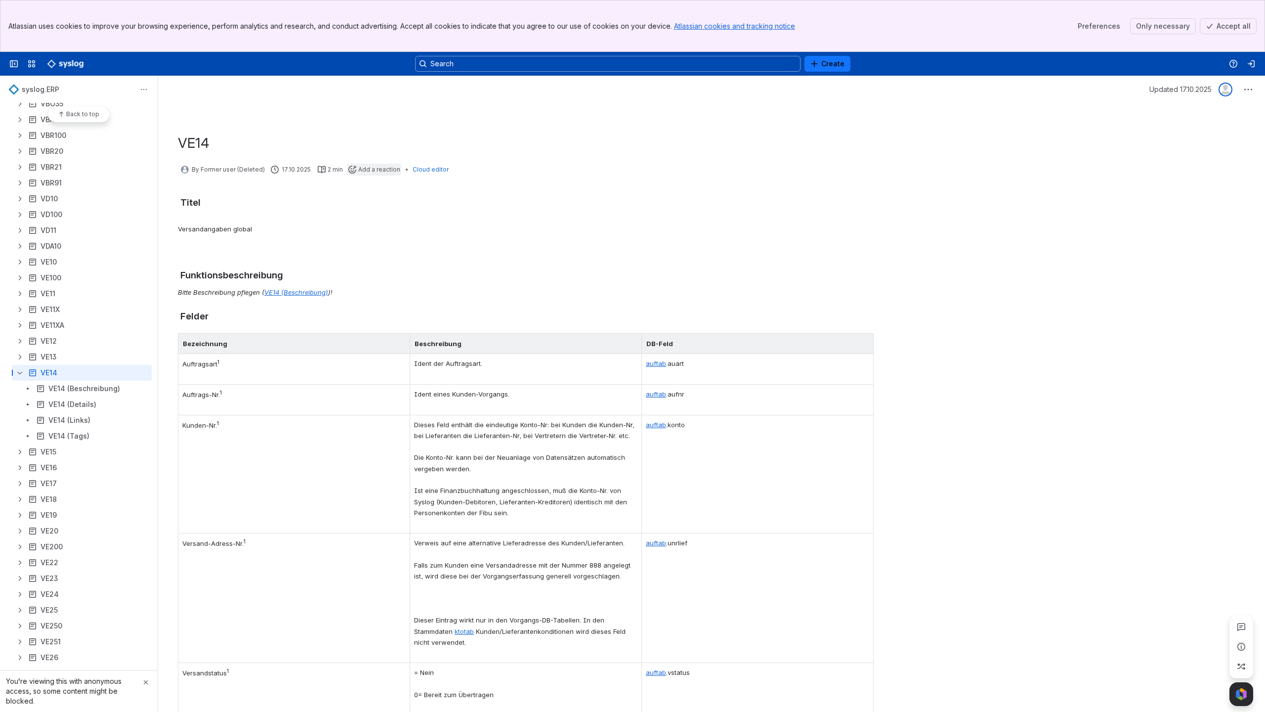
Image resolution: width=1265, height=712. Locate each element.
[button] (400, 344)
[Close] (146, 682)
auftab (656, 363)
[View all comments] (1241, 627)
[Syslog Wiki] (65, 64)
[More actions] (144, 89)
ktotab (464, 631)
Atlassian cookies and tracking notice (734, 26)
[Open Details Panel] (1241, 647)
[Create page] (1241, 666)
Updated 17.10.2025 (1180, 89)
